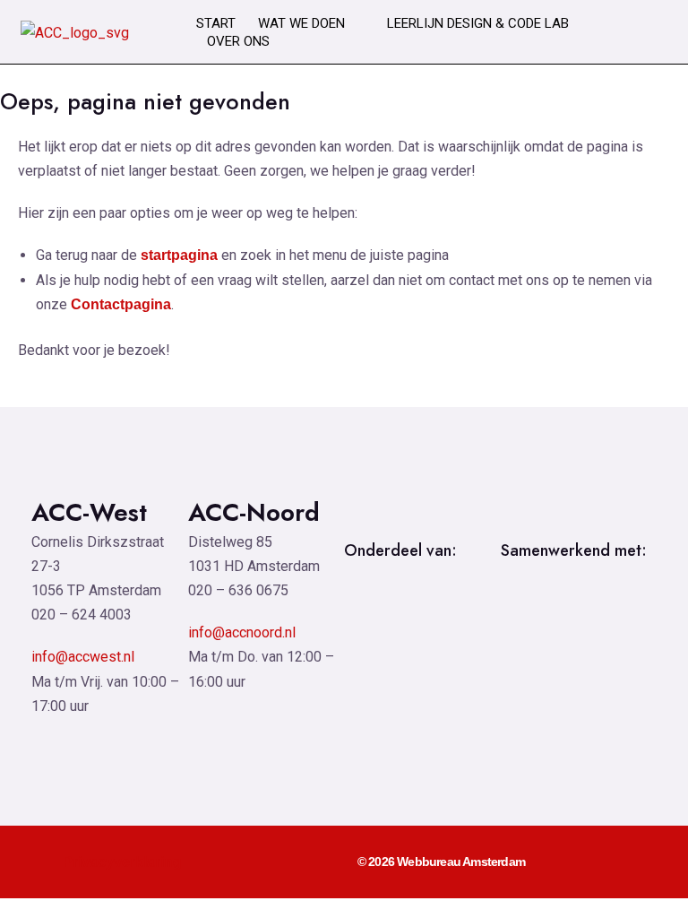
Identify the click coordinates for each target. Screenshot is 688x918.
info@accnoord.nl (242, 632)
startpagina (179, 255)
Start (216, 23)
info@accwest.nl (82, 656)
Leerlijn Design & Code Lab (478, 23)
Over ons (238, 41)
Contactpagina (121, 304)
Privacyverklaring (122, 862)
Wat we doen (301, 23)
